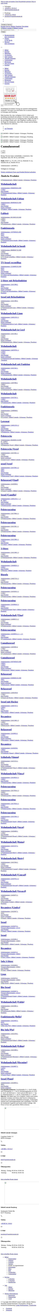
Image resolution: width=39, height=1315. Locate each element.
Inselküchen (12, 1282)
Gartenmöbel (12, 1274)
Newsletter (25, 26)
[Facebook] (21, 19)
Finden (3, 32)
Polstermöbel (12, 1259)
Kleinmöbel (11, 1267)
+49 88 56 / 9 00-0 (10, 14)
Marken (13, 26)
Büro (9, 1269)
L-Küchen (11, 1279)
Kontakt (3, 26)
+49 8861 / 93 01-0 (6, 1149)
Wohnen (10, 1260)
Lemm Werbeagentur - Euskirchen (26, 1305)
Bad (9, 1270)
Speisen (10, 1264)
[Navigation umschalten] (1, 47)
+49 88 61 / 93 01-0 (10, 8)
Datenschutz (12, 1297)
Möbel (6, 1257)
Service (8, 26)
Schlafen (11, 1262)
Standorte (18, 26)
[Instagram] (21, 21)
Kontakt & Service (7, 24)
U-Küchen (11, 1280)
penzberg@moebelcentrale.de (13, 16)
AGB (10, 1299)
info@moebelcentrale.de (12, 10)
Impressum (11, 1295)
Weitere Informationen (11, 1293)
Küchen (7, 1277)
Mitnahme (11, 1290)
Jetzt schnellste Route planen (9, 1179)
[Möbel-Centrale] (12, 28)
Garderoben (11, 1272)
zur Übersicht (9, 128)
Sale (6, 1285)
